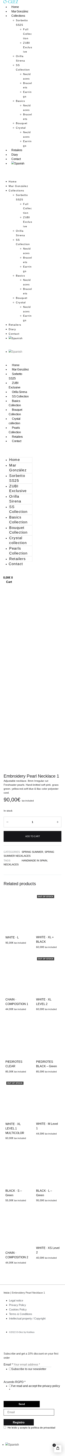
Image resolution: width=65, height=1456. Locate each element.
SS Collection (23, 67)
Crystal (21, 127)
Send (22, 1404)
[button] (17, 177)
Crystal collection (14, 421)
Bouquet (21, 123)
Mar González (19, 11)
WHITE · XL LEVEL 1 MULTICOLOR (14, 1128)
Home (15, 6)
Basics (20, 100)
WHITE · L (12, 937)
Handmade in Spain (34, 860)
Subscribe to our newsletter (28, 1369)
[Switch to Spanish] (18, 163)
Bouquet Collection (15, 412)
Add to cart (32, 836)
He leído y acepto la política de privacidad (31, 1427)
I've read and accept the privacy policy (35, 1385)
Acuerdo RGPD (14, 1381)
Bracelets (27, 85)
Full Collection (27, 34)
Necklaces (27, 76)
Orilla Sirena (20, 58)
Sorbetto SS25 (15, 376)
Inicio (7, 1292)
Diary (14, 154)
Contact (16, 158)
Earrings (27, 94)
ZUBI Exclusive (27, 47)
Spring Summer (32, 851)
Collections (18, 15)
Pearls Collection (15, 430)
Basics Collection (15, 403)
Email (8, 1364)
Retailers (16, 150)
